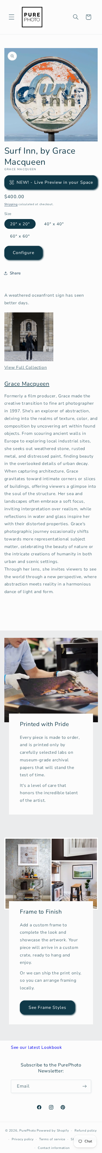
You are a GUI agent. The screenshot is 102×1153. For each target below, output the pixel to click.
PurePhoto (27, 1130)
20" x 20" (20, 224)
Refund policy (86, 1130)
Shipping (11, 204)
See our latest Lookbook (36, 1047)
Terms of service (52, 1139)
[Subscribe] (84, 1086)
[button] (11, 17)
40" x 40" (54, 224)
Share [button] (15, 273)
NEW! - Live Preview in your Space (55, 182)
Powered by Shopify (53, 1130)
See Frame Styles (47, 1007)
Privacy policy (22, 1139)
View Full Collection (25, 367)
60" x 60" (20, 236)
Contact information (54, 1148)
